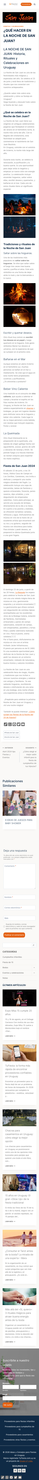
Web (6, 918)
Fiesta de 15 (8, 962)
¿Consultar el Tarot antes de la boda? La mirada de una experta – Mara (19, 1255)
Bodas (5, 967)
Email (5, 1394)
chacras (29, 408)
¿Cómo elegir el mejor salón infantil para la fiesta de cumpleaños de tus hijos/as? (29, 757)
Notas (5, 978)
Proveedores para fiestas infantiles (19, 1421)
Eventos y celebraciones (13, 26)
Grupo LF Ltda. (26, 1461)
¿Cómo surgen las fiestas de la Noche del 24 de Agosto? (19, 715)
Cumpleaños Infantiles (12, 957)
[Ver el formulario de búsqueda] (34, 4)
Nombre (8, 897)
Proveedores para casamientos (19, 1435)
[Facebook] (15, 1470)
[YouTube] (24, 1470)
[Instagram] (19, 1470)
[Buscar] (33, 945)
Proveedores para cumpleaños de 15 (19, 1428)
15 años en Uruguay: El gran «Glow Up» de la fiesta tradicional (17, 1199)
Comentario (10, 866)
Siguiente (33, 813)
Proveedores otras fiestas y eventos (19, 1440)
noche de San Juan (11, 737)
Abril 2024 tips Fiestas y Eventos (9, 752)
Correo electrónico (13, 908)
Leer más (10, 1036)
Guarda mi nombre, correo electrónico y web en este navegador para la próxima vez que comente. (20, 926)
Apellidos (23, 1390)
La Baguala (20, 592)
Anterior (5, 813)
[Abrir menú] (5, 4)
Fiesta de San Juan (11, 733)
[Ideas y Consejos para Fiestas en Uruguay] (13, 4)
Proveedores (26, 4)
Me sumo (8, 1405)
